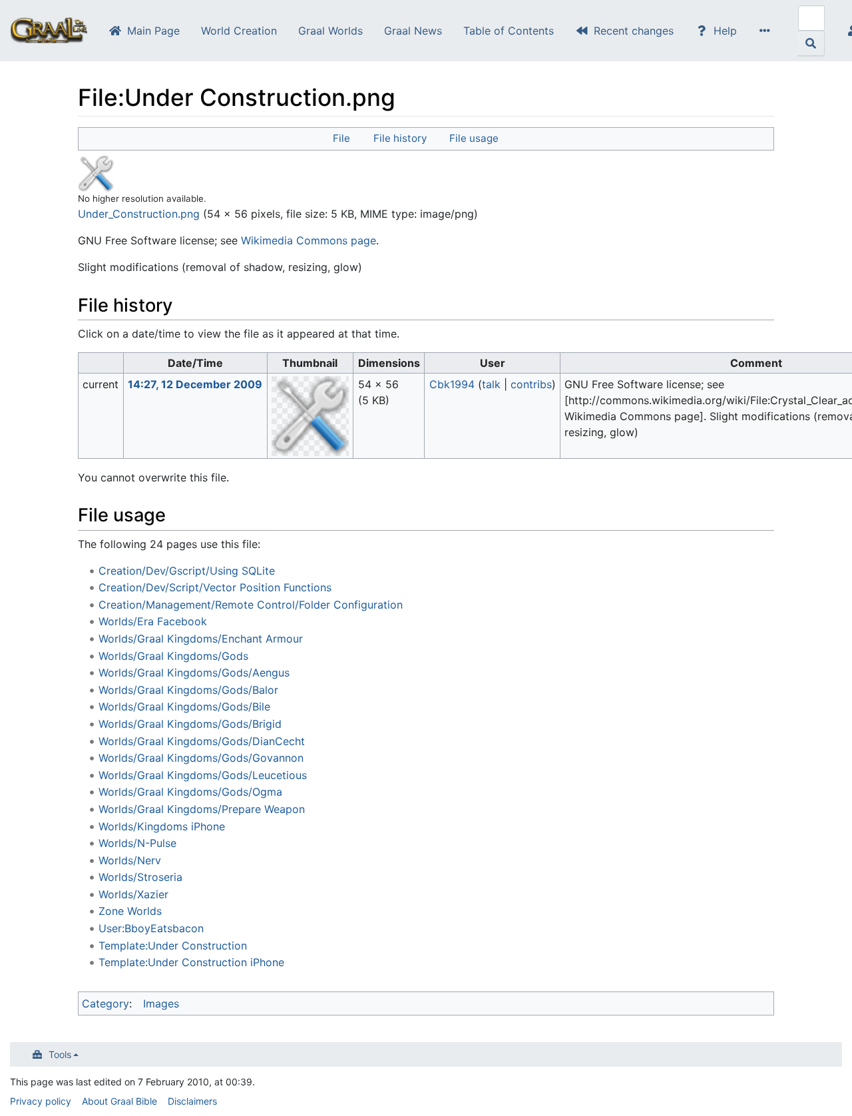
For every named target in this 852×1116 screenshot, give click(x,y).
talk (491, 384)
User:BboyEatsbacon (151, 928)
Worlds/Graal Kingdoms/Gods (173, 656)
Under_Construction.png (139, 213)
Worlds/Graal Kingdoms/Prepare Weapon (202, 809)
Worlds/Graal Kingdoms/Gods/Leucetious (203, 775)
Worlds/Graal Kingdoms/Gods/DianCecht (202, 741)
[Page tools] (767, 30)
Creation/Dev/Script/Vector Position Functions (215, 587)
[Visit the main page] (49, 32)
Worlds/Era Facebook (153, 621)
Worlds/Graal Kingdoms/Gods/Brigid (190, 723)
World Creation (239, 30)
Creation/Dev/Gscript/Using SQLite (187, 570)
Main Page (153, 30)
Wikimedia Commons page (308, 240)
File (341, 138)
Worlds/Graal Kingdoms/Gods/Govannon (201, 757)
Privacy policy (40, 1101)
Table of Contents (508, 30)
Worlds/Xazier (133, 894)
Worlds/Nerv (130, 860)
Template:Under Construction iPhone (191, 962)
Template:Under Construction (173, 945)
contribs (531, 384)
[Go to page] (811, 43)
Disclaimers (192, 1101)
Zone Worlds (130, 911)
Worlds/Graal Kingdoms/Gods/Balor (188, 690)
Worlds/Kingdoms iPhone (162, 826)
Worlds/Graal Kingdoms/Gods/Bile (184, 706)
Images (161, 1003)
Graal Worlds (330, 30)
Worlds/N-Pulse (137, 843)
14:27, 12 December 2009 (195, 384)
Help (725, 30)
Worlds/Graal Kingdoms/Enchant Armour (201, 638)
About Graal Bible (119, 1101)
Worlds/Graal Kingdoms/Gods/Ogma (190, 791)
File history (400, 138)
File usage (474, 138)
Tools (60, 1054)
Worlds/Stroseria (140, 877)
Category (105, 1003)
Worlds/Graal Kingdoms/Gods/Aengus (194, 672)
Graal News (413, 30)
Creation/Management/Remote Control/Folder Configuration (251, 604)
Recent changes (634, 30)
